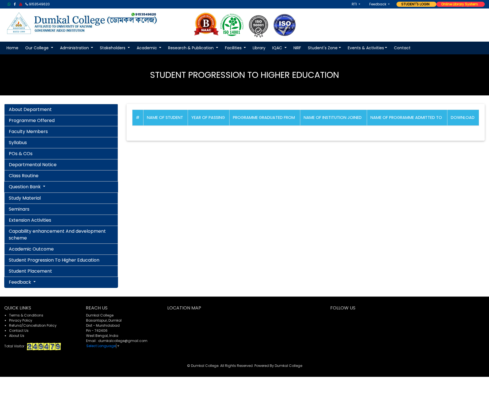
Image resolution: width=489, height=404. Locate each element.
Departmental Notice (33, 164)
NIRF (297, 48)
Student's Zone (323, 48)
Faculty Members (28, 131)
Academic (147, 48)
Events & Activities (366, 48)
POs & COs (21, 153)
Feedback (378, 4)
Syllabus (18, 142)
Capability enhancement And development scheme (57, 234)
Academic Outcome (31, 249)
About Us (16, 335)
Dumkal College (288, 365)
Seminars (19, 209)
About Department (30, 109)
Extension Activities (30, 220)
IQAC (277, 48)
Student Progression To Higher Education (54, 260)
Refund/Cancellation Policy (33, 325)
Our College (37, 48)
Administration (75, 48)
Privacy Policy (20, 320)
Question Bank (25, 186)
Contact (402, 48)
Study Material (25, 198)
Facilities (234, 48)
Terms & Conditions (26, 315)
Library (259, 48)
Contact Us (19, 330)
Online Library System (458, 4)
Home (12, 48)
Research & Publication (191, 48)
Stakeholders (113, 48)
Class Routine (23, 175)
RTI (355, 4)
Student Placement (30, 271)
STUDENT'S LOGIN (414, 4)
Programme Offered (32, 120)
